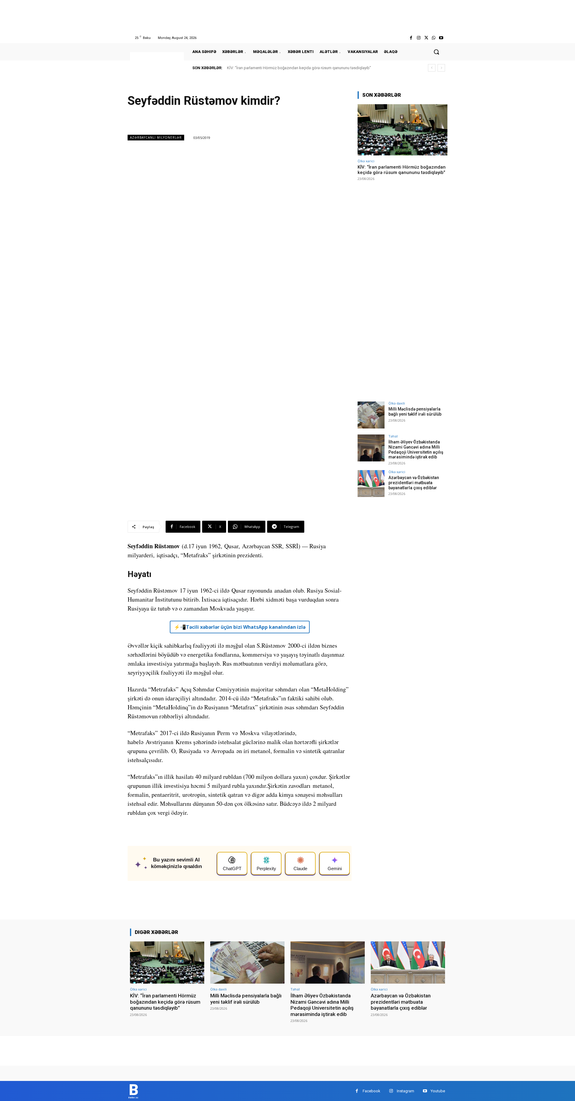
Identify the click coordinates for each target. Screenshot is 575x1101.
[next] (441, 68)
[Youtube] (441, 38)
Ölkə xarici (366, 161)
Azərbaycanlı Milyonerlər (156, 137)
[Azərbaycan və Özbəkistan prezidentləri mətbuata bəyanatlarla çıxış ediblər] (371, 483)
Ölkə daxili (396, 403)
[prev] (431, 68)
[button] (436, 51)
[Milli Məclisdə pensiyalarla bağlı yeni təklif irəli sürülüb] (371, 415)
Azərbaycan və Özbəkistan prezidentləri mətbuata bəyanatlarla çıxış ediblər (413, 482)
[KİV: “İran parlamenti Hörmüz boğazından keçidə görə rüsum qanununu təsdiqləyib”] (402, 129)
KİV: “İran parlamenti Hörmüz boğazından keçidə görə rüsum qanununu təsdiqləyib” (299, 68)
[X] (426, 38)
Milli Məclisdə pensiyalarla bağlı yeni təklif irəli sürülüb (414, 412)
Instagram (405, 1091)
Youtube (438, 1091)
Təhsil (393, 436)
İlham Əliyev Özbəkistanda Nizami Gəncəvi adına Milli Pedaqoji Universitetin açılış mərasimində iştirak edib (415, 449)
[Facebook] (411, 38)
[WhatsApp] (434, 38)
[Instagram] (418, 38)
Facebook (371, 1091)
